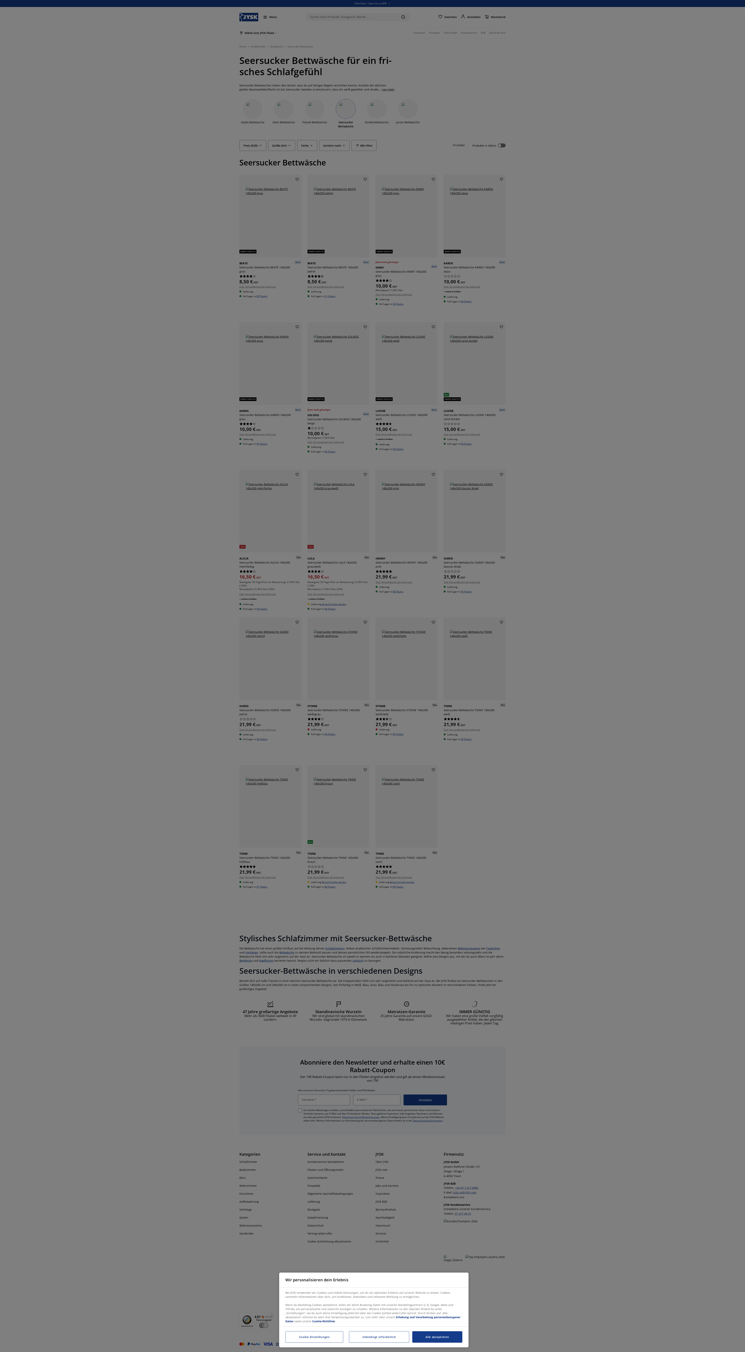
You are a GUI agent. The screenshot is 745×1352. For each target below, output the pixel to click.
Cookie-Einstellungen (314, 1337)
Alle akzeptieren (437, 1337)
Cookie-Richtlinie (323, 1321)
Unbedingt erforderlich (379, 1337)
